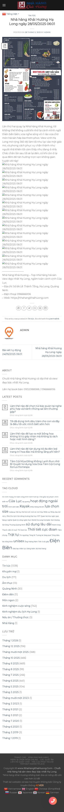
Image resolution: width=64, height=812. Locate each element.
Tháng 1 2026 (10, 640)
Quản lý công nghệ (20, 520)
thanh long (56, 525)
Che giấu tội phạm (46, 497)
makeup (12, 512)
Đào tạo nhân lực (19, 549)
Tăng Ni (32, 535)
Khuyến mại (9, 571)
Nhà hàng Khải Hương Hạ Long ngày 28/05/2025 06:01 (48, 352)
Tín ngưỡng (24, 535)
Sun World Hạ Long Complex (39, 520)
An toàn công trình (21, 497)
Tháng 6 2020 (10, 726)
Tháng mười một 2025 (15, 652)
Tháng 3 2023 (10, 703)
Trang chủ (20, 757)
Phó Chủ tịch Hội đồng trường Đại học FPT (23, 516)
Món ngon (8, 600)
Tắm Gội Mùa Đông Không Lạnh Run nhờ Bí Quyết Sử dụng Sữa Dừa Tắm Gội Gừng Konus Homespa (35, 464)
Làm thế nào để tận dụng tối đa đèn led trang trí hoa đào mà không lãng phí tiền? (35, 450)
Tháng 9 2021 (10, 709)
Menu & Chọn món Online (24, 759)
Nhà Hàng (8, 623)
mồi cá (33, 512)
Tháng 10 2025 (11, 657)
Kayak (25, 506)
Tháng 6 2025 (10, 680)
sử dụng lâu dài (38, 524)
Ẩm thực (7, 583)
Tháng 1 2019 (10, 738)
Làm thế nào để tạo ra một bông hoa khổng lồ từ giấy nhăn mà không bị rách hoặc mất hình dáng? (34, 436)
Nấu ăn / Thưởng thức (15, 617)
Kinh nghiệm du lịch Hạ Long (19, 611)
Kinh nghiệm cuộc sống (16, 606)
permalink (54, 319)
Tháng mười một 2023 (15, 698)
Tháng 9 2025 (10, 663)
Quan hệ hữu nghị (48, 516)
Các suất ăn (47, 759)
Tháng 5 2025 (10, 686)
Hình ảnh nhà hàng (38, 757)
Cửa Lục (15, 501)
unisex (18, 541)
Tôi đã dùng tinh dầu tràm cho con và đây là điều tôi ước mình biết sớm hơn (35, 423)
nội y (4, 516)
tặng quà (47, 535)
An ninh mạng (8, 497)
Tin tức (32, 16)
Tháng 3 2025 (10, 692)
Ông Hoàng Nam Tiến (33, 542)
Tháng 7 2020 (10, 720)
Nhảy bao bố (55, 512)
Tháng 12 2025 (11, 646)
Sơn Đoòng (55, 520)
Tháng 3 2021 (10, 715)
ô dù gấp (45, 542)
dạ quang (26, 502)
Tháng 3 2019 (10, 732)
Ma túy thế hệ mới (23, 512)
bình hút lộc (34, 497)
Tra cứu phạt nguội (43, 762)
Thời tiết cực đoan (42, 529)
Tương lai (39, 535)
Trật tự (13, 535)
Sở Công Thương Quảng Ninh (13, 525)
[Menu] (4, 5)
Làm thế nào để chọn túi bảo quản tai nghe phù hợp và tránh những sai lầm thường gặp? (36, 409)
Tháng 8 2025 (10, 669)
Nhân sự (47, 512)
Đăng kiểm (31, 549)
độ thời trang (41, 549)
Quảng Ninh (9, 588)
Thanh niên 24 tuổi (9, 530)
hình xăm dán (13, 507)
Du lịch (6, 577)
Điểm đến (8, 594)
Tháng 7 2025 (10, 675)
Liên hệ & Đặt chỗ (19, 762)
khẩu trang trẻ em (37, 507)
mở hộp (40, 512)
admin (47, 32)
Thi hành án (22, 530)
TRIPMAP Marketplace (32, 764)
